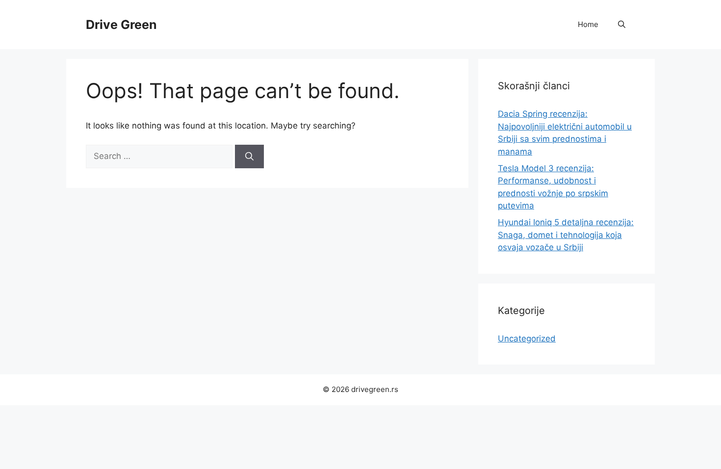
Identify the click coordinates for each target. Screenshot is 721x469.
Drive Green (121, 24)
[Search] (249, 156)
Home (588, 24)
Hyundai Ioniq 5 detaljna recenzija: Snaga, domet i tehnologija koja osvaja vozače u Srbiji (566, 234)
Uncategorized (527, 338)
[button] (621, 24)
